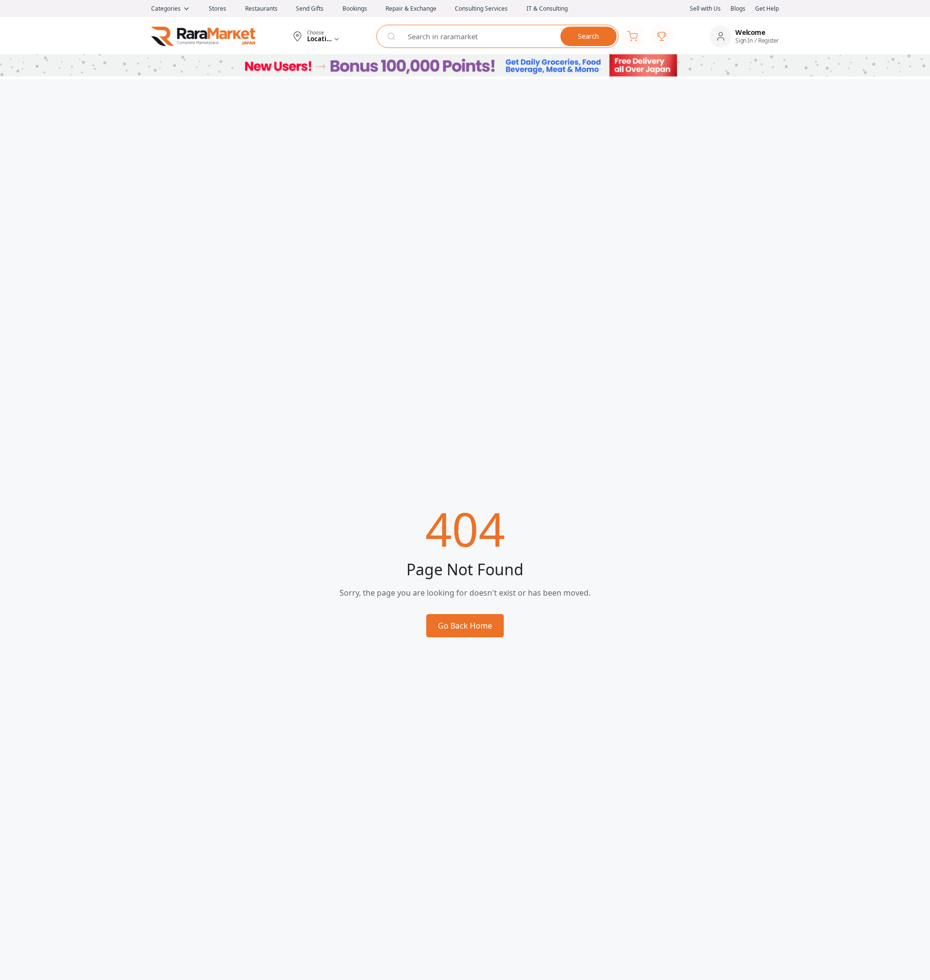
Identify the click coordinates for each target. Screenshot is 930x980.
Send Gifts (310, 8)
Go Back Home (465, 625)
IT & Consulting (547, 8)
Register (768, 41)
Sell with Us (705, 8)
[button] (316, 36)
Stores (217, 8)
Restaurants (261, 8)
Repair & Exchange (411, 8)
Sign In (743, 41)
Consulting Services (481, 8)
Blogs (737, 8)
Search (588, 36)
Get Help (767, 8)
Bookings (354, 8)
